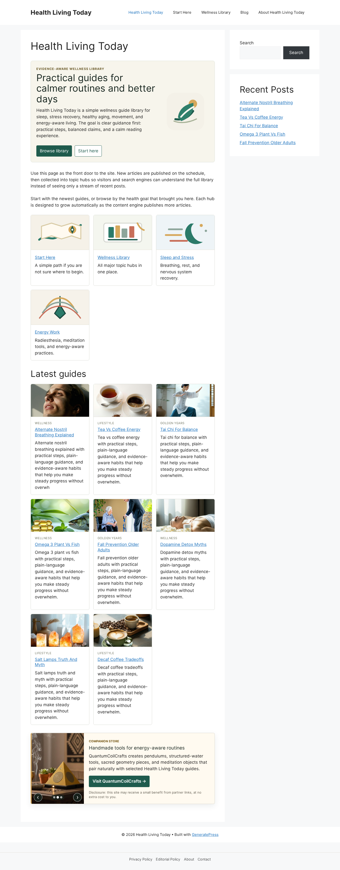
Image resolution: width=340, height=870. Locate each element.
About (189, 859)
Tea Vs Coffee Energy (119, 429)
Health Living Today (61, 12)
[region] (58, 768)
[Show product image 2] (58, 797)
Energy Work (47, 332)
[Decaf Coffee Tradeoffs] (123, 630)
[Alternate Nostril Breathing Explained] (60, 400)
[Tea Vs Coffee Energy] (123, 400)
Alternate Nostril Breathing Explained (54, 432)
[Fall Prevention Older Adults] (123, 515)
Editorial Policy (168, 859)
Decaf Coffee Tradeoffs (121, 659)
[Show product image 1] (54, 797)
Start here (88, 150)
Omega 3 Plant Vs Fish (57, 544)
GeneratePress (205, 834)
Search (247, 42)
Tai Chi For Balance (179, 429)
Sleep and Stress (177, 257)
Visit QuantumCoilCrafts (119, 781)
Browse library (54, 150)
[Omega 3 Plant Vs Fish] (60, 515)
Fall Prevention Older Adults (268, 142)
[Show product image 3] (61, 797)
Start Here (182, 12)
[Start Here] (60, 232)
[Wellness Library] (123, 232)
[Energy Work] (60, 307)
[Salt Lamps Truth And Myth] (60, 630)
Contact (204, 859)
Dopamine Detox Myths (183, 544)
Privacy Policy (140, 859)
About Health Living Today (281, 12)
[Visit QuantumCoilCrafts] (58, 768)
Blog (244, 12)
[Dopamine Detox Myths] (185, 515)
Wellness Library (215, 12)
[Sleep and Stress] (185, 232)
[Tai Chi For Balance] (185, 400)
